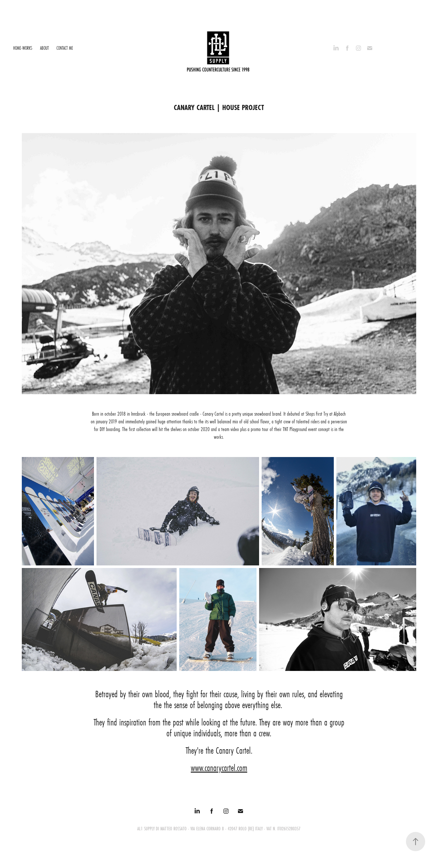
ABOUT (44, 48)
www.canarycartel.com (219, 768)
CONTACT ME (64, 48)
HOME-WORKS (22, 48)
